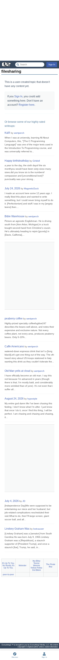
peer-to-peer (8, 574)
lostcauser (38, 528)
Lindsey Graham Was (17, 528)
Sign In (51, 64)
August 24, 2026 (14, 398)
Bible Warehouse (15, 216)
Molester (22, 565)
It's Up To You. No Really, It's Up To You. (8, 565)
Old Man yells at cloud (17, 370)
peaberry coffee (14, 318)
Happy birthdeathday (17, 160)
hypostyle (32, 398)
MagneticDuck (31, 188)
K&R (7, 132)
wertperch (19, 133)
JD (23, 501)
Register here (26, 104)
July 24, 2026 (12, 188)
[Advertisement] (29, 30)
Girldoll (36, 160)
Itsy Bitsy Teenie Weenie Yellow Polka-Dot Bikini (36, 565)
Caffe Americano (14, 346)
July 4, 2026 (12, 501)
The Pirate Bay (50, 565)
